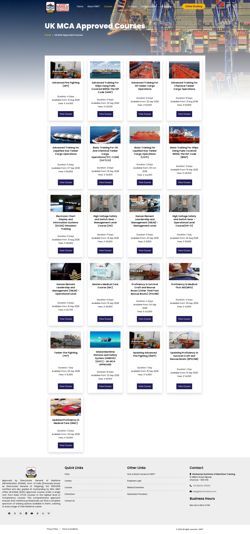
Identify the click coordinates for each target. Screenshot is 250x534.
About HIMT (93, 6)
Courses (108, 6)
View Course (66, 114)
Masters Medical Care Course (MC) (105, 286)
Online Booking (193, 6)
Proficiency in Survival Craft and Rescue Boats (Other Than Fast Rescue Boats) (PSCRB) (145, 289)
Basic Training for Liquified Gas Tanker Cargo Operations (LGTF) (145, 152)
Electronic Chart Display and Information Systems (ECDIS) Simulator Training (65, 222)
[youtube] (31, 513)
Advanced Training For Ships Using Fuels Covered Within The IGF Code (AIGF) (105, 87)
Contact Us (70, 501)
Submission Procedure (137, 494)
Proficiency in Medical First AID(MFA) (184, 286)
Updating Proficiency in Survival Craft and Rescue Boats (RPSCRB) (184, 356)
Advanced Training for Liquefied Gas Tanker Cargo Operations (66, 151)
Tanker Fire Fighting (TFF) (65, 354)
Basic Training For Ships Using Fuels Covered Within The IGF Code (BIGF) (184, 152)
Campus (132, 6)
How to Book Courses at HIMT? (141, 474)
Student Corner (148, 6)
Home (80, 6)
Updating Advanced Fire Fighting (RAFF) (145, 354)
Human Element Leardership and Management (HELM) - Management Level (144, 220)
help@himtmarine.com (204, 491)
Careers (68, 481)
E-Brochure (70, 494)
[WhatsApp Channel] (43, 513)
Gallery (120, 6)
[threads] (37, 513)
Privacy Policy (52, 529)
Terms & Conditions (70, 529)
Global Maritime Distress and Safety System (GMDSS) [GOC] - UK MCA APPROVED (105, 358)
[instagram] (20, 513)
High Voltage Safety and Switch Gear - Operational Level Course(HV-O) (184, 220)
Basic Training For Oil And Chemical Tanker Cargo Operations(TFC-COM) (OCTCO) (105, 154)
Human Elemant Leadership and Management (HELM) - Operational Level (65, 289)
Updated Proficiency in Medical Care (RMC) (65, 421)
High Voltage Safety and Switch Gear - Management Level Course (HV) (105, 220)
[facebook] (9, 513)
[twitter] (15, 513)
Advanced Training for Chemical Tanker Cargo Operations (184, 86)
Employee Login (134, 481)
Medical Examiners (135, 487)
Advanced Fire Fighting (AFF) (65, 84)
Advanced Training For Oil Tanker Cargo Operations (144, 86)
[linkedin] (26, 513)
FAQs (67, 474)
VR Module (166, 6)
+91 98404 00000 (201, 485)
